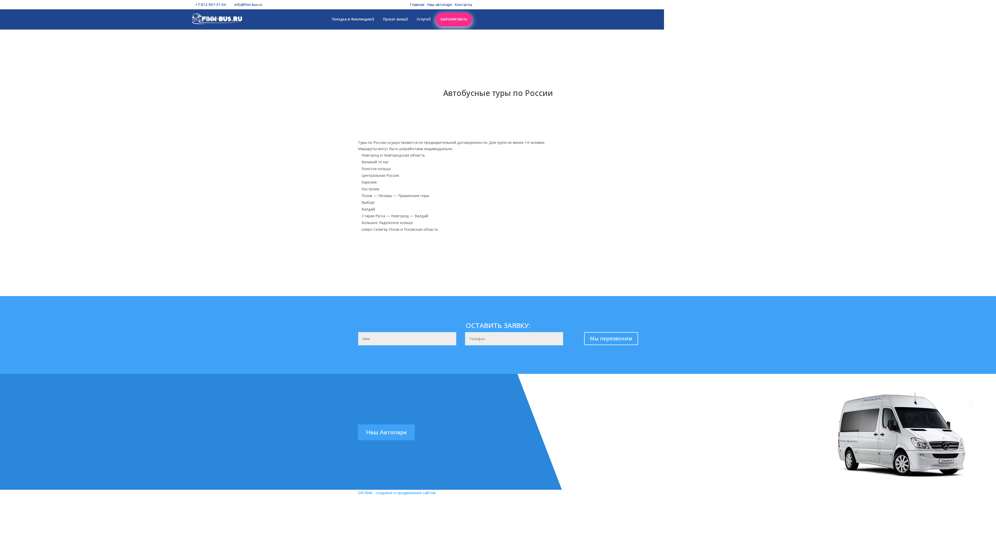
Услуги (422, 19)
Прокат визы (394, 19)
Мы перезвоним (611, 338)
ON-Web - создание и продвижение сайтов (396, 492)
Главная (417, 4)
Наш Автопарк (386, 432)
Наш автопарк (439, 4)
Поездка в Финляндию (352, 19)
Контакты (463, 4)
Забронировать (453, 19)
